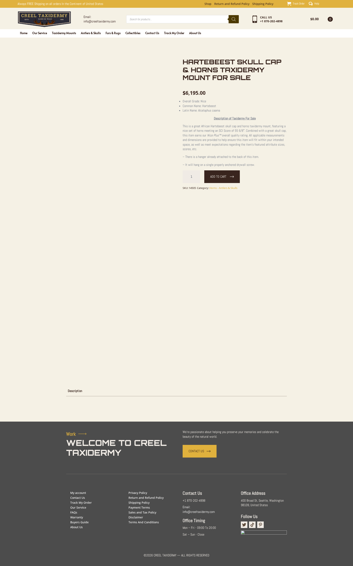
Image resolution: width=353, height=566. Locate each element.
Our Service (39, 33)
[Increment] (196, 176)
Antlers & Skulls (91, 33)
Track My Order (174, 33)
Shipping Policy (262, 3)
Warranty (76, 517)
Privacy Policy (137, 493)
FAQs (73, 512)
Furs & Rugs (113, 33)
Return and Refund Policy (231, 3)
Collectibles (132, 33)
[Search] (234, 19)
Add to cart (218, 176)
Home (23, 33)
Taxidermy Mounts (64, 33)
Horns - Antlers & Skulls (223, 188)
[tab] (75, 391)
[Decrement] (186, 176)
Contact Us (152, 33)
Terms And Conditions (143, 522)
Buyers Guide (79, 522)
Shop (207, 3)
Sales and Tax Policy (142, 512)
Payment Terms (139, 507)
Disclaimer (135, 517)
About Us (195, 33)
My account (78, 493)
